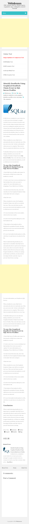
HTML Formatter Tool (9, 75)
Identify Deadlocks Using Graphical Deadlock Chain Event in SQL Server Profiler (14, 86)
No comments (7, 99)
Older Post (24, 468)
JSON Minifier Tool (8, 62)
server (14, 97)
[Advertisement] (14, 278)
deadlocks (11, 95)
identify (5, 97)
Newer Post (5, 468)
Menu (4, 13)
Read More (9, 462)
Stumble (14, 432)
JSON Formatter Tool (8, 66)
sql (18, 97)
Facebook (13, 430)
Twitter (21, 430)
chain (19, 93)
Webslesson (14, 3)
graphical (20, 95)
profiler (11, 97)
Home (14, 468)
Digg (21, 432)
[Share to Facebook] (8, 438)
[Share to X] (7, 438)
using (20, 97)
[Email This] (4, 438)
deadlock (5, 95)
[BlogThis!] (5, 438)
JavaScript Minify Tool (9, 70)
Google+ (7, 432)
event (15, 95)
